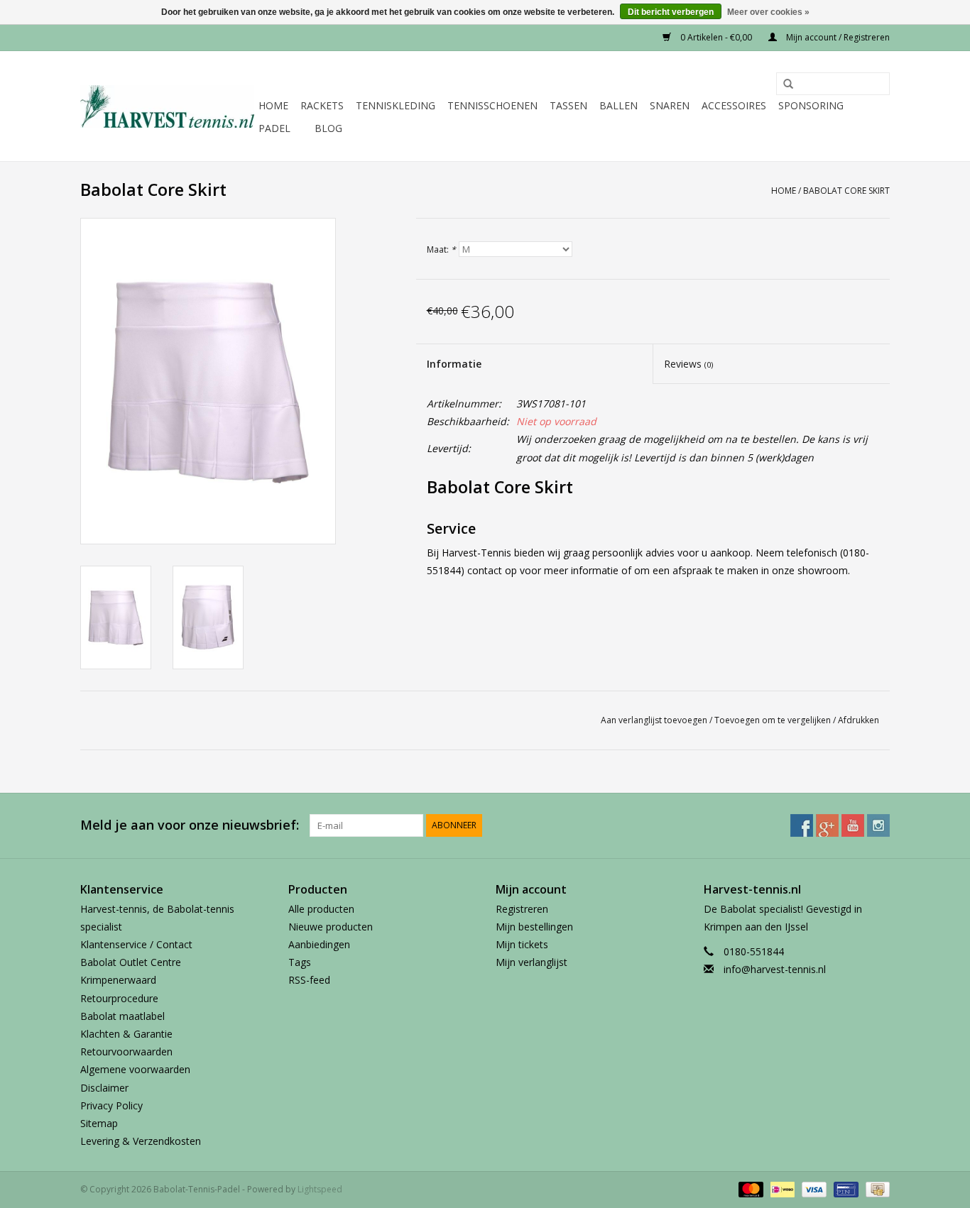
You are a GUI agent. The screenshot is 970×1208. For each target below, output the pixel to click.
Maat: (441, 249)
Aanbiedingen (319, 944)
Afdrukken (858, 720)
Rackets (322, 105)
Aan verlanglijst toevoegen (654, 720)
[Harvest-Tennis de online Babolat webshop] (167, 106)
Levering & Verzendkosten (140, 1141)
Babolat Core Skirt (846, 191)
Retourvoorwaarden (126, 1051)
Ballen (618, 105)
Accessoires (734, 105)
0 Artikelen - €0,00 (716, 37)
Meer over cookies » (768, 12)
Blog (328, 128)
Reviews (688, 363)
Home (273, 105)
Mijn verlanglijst (531, 962)
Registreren (522, 909)
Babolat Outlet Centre (130, 962)
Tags (299, 962)
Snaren (670, 105)
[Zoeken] (783, 84)
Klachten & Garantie (126, 1033)
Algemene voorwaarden (135, 1069)
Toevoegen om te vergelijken (773, 720)
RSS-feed (309, 980)
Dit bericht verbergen (671, 12)
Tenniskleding (395, 105)
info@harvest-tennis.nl (775, 969)
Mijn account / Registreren (837, 37)
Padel (274, 128)
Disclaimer (104, 1087)
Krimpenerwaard (118, 980)
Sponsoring (811, 105)
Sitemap (99, 1123)
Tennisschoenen (492, 105)
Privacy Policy (111, 1105)
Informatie (454, 363)
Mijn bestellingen (534, 926)
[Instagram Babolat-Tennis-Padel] (878, 825)
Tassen (568, 105)
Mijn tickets (522, 944)
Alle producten (321, 909)
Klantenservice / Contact (136, 944)
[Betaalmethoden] (749, 1189)
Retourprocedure (119, 998)
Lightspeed (320, 1189)
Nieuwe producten (330, 926)
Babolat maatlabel (122, 1016)
